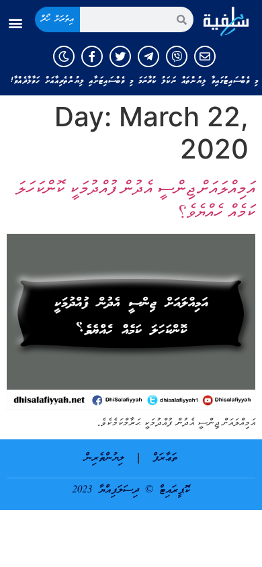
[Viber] (176, 56)
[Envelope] (205, 56)
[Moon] (64, 56)
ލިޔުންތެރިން (104, 458)
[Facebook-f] (92, 56)
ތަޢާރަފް (164, 458)
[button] (16, 23)
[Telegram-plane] (148, 56)
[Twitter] (120, 56)
